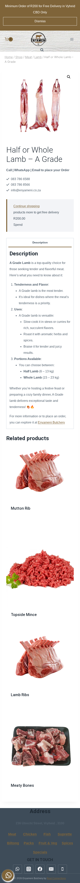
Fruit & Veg (48, 843)
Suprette (65, 834)
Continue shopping (26, 206)
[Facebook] (40, 869)
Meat (12, 834)
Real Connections (56, 878)
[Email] (51, 869)
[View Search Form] (40, 50)
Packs (29, 843)
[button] (68, 76)
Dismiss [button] (40, 21)
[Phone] (62, 869)
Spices (67, 843)
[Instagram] (28, 869)
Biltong (13, 843)
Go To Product (40, 510)
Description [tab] (40, 242)
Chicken (30, 834)
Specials (40, 852)
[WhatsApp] (17, 869)
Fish (47, 834)
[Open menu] (71, 39)
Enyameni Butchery (51, 422)
